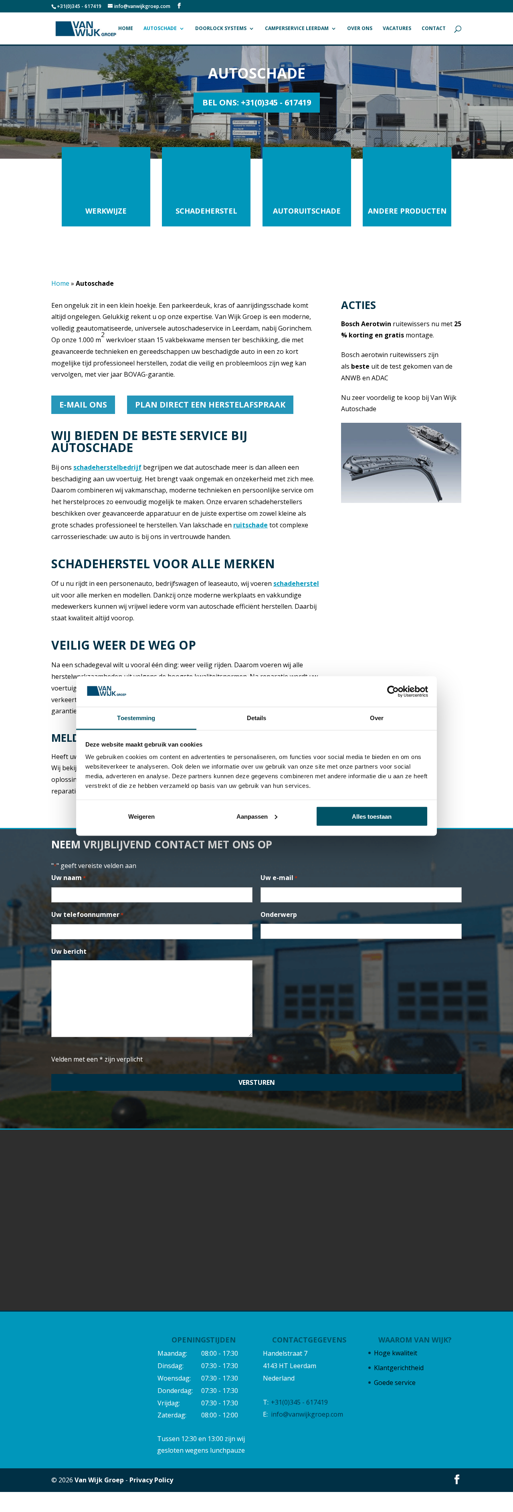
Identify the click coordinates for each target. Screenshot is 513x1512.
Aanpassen (252, 816)
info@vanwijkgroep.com (307, 1414)
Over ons (359, 29)
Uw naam (68, 877)
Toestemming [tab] (136, 718)
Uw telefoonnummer (87, 914)
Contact (434, 29)
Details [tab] (257, 718)
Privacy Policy (151, 1480)
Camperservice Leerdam (297, 29)
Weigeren (141, 816)
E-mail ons (83, 404)
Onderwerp (279, 914)
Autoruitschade (307, 211)
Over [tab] (377, 718)
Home (125, 29)
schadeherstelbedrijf (107, 467)
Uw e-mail (279, 877)
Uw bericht (69, 951)
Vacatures (397, 29)
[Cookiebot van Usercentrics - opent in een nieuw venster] (393, 691)
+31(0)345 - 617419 (79, 6)
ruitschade (250, 525)
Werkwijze (106, 211)
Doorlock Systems (220, 29)
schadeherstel (296, 583)
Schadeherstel (206, 211)
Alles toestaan (372, 816)
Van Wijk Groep (99, 1480)
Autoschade (160, 29)
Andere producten (407, 211)
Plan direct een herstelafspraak (210, 404)
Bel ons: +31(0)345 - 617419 (256, 102)
